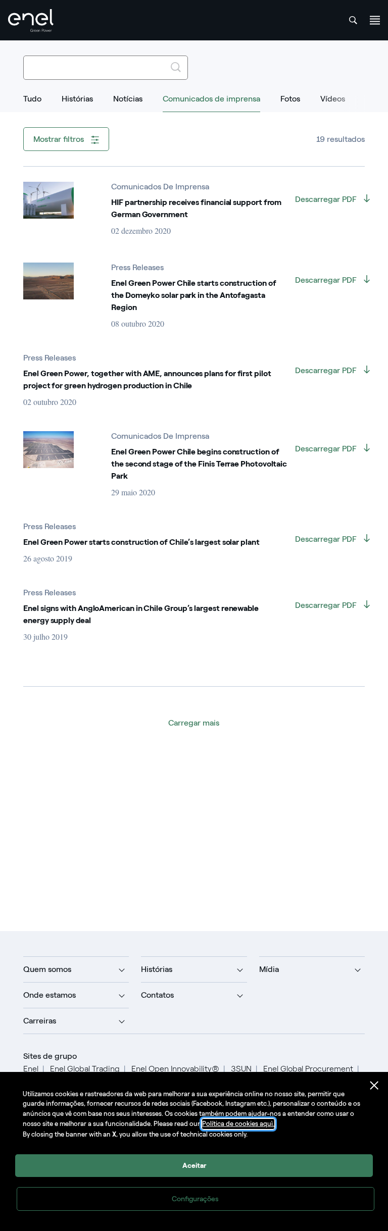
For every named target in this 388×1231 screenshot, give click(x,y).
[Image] (48, 200)
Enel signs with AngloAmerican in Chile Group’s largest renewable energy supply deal (141, 614)
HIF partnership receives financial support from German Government (196, 208)
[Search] (176, 67)
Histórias (77, 99)
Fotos (290, 99)
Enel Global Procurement (308, 1068)
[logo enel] (31, 20)
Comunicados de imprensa (211, 99)
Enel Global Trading (85, 1068)
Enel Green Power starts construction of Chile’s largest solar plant (141, 542)
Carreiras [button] (39, 1020)
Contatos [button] (157, 995)
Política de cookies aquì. (238, 1123)
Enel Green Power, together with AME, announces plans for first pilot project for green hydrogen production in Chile (147, 379)
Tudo (32, 99)
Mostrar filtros (59, 139)
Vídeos (332, 99)
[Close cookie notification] (374, 1086)
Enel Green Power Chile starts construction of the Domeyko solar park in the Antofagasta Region (193, 295)
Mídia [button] (269, 969)
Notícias (127, 99)
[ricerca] (353, 20)
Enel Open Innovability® (175, 1068)
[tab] (32, 103)
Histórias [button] (156, 969)
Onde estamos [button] (49, 995)
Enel (30, 1068)
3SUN (241, 1068)
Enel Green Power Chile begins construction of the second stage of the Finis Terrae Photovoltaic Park (199, 464)
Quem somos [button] (47, 969)
